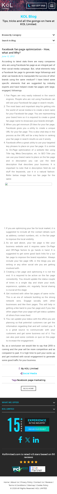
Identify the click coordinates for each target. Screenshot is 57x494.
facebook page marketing (31, 380)
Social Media (30, 373)
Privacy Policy (26, 482)
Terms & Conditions (17, 485)
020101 (38, 5)
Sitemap (31, 485)
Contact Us (39, 482)
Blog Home (28, 388)
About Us (15, 482)
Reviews (48, 482)
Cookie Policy (42, 485)
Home (6, 482)
